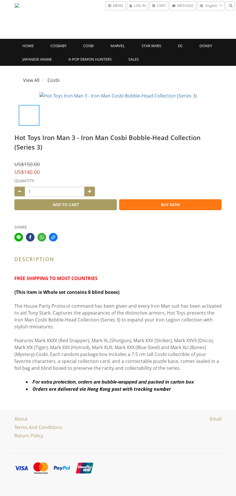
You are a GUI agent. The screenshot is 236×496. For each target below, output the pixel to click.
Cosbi (88, 45)
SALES (133, 59)
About (21, 419)
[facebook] (30, 237)
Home (28, 45)
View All (31, 80)
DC (180, 45)
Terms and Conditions (38, 427)
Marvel (118, 45)
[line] (18, 237)
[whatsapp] (41, 237)
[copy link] (53, 237)
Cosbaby (58, 45)
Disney (205, 45)
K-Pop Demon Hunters (90, 59)
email (216, 419)
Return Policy (28, 435)
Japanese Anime (37, 59)
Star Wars (151, 45)
